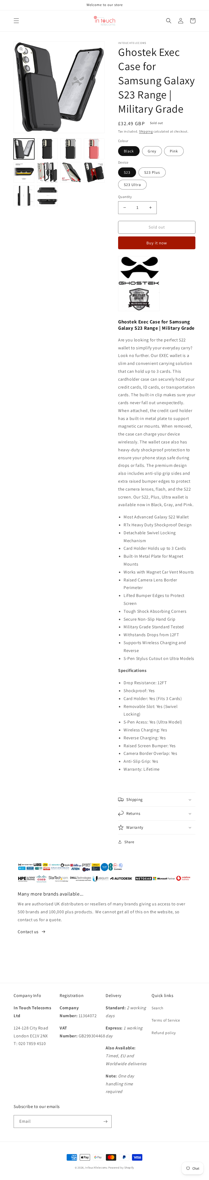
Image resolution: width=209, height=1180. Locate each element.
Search (158, 1007)
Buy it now (156, 242)
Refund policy (164, 1032)
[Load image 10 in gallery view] (94, 172)
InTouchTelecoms (96, 1167)
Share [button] (129, 841)
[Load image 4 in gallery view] (94, 149)
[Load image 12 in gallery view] (47, 195)
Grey (152, 151)
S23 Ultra (132, 184)
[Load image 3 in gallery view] (70, 149)
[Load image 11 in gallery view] (24, 195)
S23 (127, 172)
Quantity (125, 196)
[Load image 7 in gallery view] (24, 172)
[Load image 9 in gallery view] (70, 172)
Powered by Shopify (121, 1167)
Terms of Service (166, 1020)
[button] (16, 21)
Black (129, 151)
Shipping (146, 131)
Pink (174, 151)
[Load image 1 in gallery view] (24, 149)
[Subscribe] (105, 1121)
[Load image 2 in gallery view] (47, 149)
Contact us (28, 932)
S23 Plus (152, 172)
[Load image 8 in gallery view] (47, 172)
